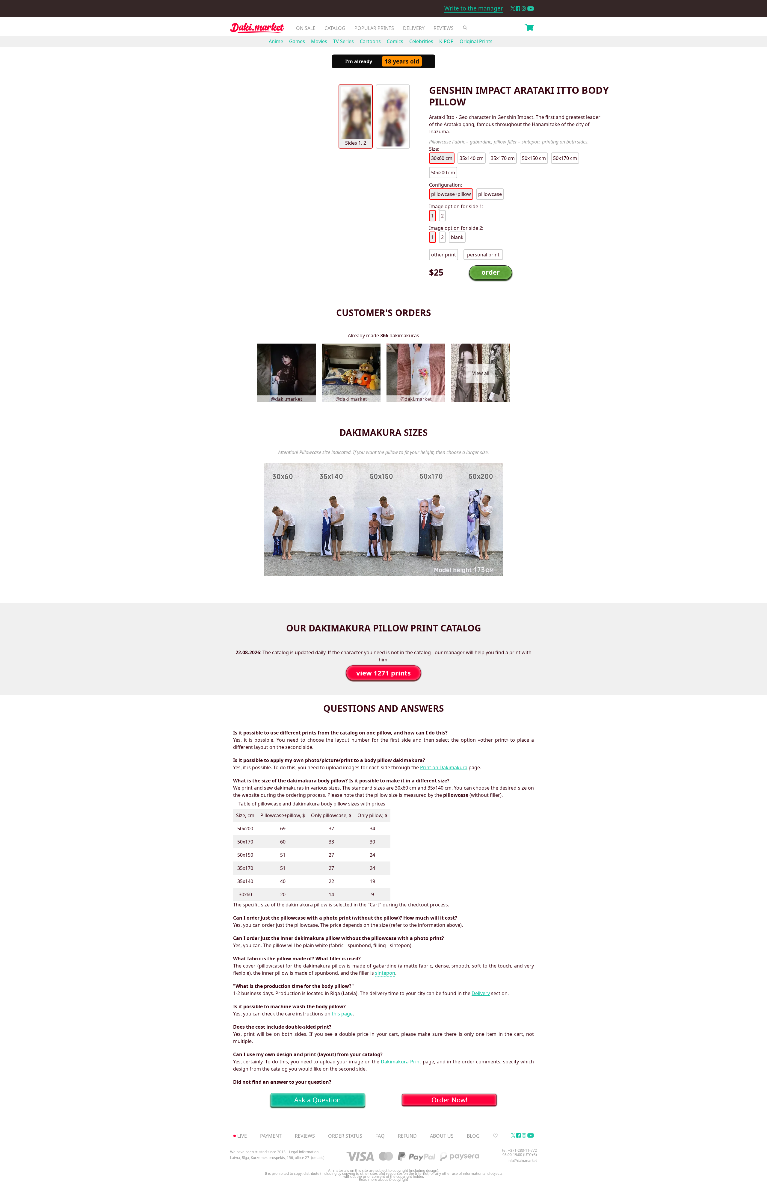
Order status (345, 1136)
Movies (319, 41)
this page (342, 1013)
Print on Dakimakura (443, 767)
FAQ (380, 1136)
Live (242, 1136)
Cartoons (370, 41)
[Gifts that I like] (495, 1136)
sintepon (385, 973)
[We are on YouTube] (530, 8)
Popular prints (374, 28)
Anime (276, 41)
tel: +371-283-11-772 (519, 1150)
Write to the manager (473, 8)
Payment (271, 1136)
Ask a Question (317, 1099)
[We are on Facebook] (518, 8)
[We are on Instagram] (524, 8)
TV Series (343, 41)
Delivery (414, 28)
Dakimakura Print (401, 1061)
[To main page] (257, 29)
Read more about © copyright (383, 1179)
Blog (473, 1136)
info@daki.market (522, 1160)
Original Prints (476, 41)
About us (442, 1136)
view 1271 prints (383, 672)
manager (454, 652)
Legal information (303, 1151)
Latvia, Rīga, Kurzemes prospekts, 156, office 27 (269, 1158)
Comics (395, 41)
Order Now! (449, 1099)
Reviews (444, 28)
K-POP (446, 41)
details (317, 1158)
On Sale (305, 28)
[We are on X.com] (512, 8)
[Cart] (529, 28)
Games (297, 41)
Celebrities (421, 41)
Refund (407, 1136)
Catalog (334, 28)
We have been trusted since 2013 (258, 1151)
